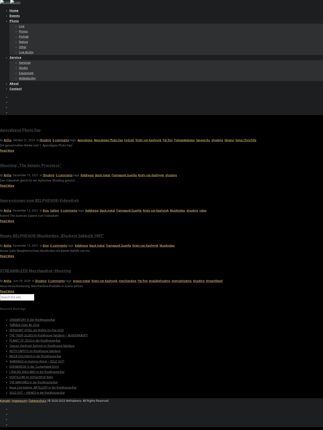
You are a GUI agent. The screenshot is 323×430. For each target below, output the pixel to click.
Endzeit (129, 140)
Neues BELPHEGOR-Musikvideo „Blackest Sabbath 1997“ (52, 236)
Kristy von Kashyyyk (148, 140)
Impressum (19, 401)
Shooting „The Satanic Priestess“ (30, 165)
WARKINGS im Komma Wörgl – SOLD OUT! (36, 361)
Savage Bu (203, 140)
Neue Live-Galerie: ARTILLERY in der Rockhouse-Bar (43, 387)
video (202, 210)
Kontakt (5, 401)
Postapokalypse (184, 140)
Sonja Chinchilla (245, 140)
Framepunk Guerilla (124, 175)
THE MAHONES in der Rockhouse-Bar (33, 382)
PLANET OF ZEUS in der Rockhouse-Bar (35, 340)
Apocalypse (84, 140)
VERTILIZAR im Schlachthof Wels (31, 377)
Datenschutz (37, 401)
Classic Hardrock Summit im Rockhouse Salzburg (41, 346)
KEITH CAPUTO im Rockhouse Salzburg (35, 351)
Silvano (229, 140)
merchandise (127, 281)
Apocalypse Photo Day (20, 130)
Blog (46, 210)
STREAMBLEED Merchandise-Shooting (35, 271)
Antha (7, 140)
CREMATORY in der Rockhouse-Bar (32, 319)
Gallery (54, 210)
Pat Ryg (168, 140)
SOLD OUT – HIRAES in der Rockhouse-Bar (37, 392)
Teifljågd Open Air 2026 (24, 325)
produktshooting (159, 281)
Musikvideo (177, 210)
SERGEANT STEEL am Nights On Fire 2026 (36, 330)
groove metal (81, 281)
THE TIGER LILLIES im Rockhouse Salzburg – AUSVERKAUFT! (48, 335)
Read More (7, 150)
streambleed (214, 281)
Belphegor (87, 175)
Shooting (45, 140)
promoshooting (182, 281)
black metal (102, 175)
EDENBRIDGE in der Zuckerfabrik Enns (34, 366)
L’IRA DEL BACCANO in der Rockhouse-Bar (37, 372)
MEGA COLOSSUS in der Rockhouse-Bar (35, 356)
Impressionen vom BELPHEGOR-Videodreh (39, 200)
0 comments (60, 140)
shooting (217, 140)
